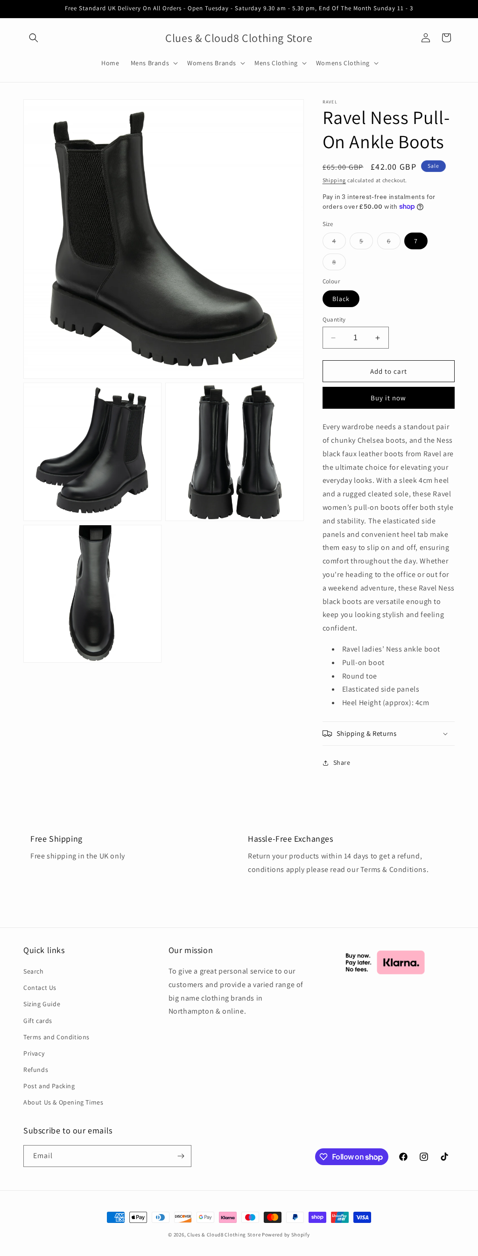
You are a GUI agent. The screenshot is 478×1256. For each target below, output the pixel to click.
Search (33, 971)
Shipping (334, 180)
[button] (33, 37)
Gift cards (37, 1020)
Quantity (334, 319)
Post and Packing (49, 1086)
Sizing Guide (41, 1004)
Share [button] (342, 762)
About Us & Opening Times (63, 1102)
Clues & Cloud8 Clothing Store (223, 1234)
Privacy (33, 1053)
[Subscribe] (180, 1156)
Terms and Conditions (56, 1037)
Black (341, 299)
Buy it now (388, 397)
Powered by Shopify (286, 1234)
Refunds (35, 1069)
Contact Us (39, 987)
